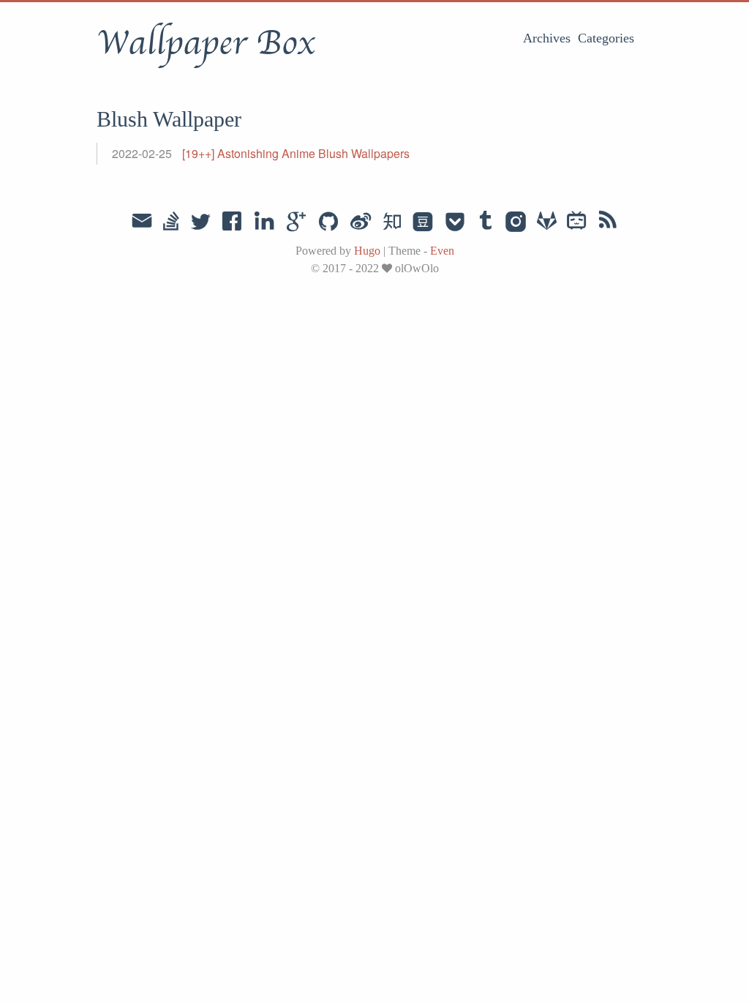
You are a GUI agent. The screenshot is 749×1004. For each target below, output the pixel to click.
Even (442, 250)
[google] (296, 222)
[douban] (423, 222)
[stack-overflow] (171, 222)
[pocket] (455, 222)
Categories (606, 38)
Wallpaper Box (206, 43)
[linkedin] (264, 222)
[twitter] (200, 222)
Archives (547, 38)
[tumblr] (485, 222)
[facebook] (232, 222)
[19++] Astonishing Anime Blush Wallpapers (296, 153)
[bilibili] (577, 222)
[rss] (608, 222)
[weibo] (361, 222)
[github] (328, 222)
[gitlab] (547, 222)
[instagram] (516, 222)
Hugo (367, 250)
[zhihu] (392, 222)
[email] (142, 221)
